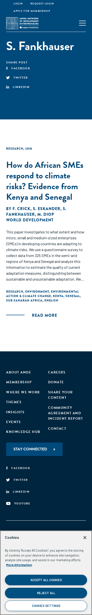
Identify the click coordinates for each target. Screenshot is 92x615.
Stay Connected (30, 449)
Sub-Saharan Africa (24, 300)
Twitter (20, 77)
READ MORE (44, 315)
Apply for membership (31, 11)
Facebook (20, 68)
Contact (57, 428)
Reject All (46, 593)
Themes (14, 402)
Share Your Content (60, 395)
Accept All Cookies (46, 580)
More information (19, 565)
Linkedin (21, 87)
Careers (57, 372)
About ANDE (18, 372)
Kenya (58, 296)
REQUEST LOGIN (42, 3)
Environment (37, 291)
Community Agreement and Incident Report (65, 413)
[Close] (84, 537)
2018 (28, 148)
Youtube (22, 503)
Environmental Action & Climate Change (42, 293)
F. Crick (21, 209)
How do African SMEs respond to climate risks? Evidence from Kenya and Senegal (44, 180)
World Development (29, 220)
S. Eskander (46, 209)
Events (13, 422)
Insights (15, 412)
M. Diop (45, 214)
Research (14, 148)
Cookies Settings (46, 606)
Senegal (73, 296)
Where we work (23, 392)
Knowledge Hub (23, 431)
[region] (46, 572)
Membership (19, 382)
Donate (56, 382)
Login (18, 3)
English (51, 300)
